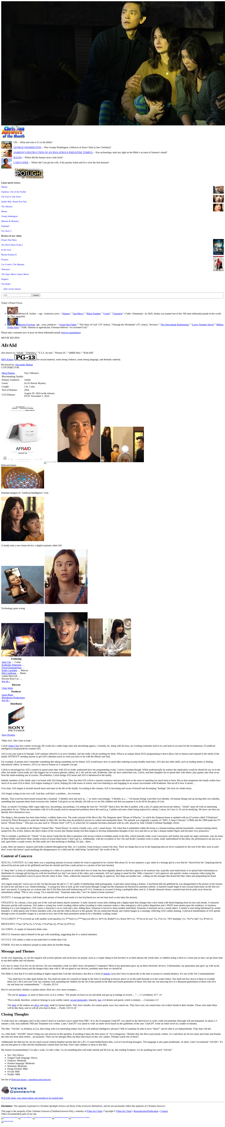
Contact (164, 1111)
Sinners (66, 313)
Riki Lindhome (9, 673)
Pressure (4, 259)
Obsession (5, 269)
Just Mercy (78, 313)
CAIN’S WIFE (20, 162)
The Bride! (6, 284)
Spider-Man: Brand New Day (14, 201)
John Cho (6, 662)
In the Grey (6, 250)
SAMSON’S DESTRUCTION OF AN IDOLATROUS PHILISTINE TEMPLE (53, 152)
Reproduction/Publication (146, 1111)
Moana (4, 211)
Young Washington (9, 216)
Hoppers (4, 279)
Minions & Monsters (10, 221)
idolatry (107, 973)
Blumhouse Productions (13, 697)
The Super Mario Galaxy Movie (15, 274)
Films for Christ (94, 1111)
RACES (17, 157)
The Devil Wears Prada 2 (12, 245)
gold (46, 1005)
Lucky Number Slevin (203, 324)
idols (14, 1005)
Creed (106, 313)
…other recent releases (11, 289)
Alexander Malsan (24, 364)
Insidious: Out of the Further (13, 192)
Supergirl (5, 226)
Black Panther (93, 313)
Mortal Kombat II (9, 254)
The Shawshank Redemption (175, 324)
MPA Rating (7, 359)
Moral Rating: (8, 373)
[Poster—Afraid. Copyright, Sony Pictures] (22, 461)
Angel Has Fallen (67, 324)
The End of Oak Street (11, 196)
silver (36, 1005)
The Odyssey (6, 206)
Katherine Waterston (11, 665)
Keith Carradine (9, 670)
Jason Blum (7, 695)
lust (99, 1000)
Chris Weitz (7, 688)
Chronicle (117, 313)
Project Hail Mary (9, 240)
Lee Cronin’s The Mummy (12, 264)
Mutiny (4, 187)
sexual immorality (78, 1000)
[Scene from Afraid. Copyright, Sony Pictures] (79, 461)
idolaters (23, 994)
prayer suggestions (71, 332)
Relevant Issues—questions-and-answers (31, 1079)
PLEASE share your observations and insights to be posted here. (32, 1098)
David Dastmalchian (11, 667)
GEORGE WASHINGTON (27, 147)
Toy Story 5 (6, 231)
